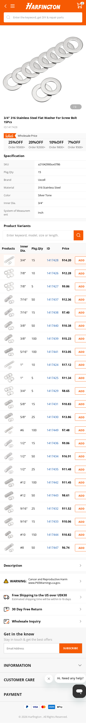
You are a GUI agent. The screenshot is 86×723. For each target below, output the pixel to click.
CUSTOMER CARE (19, 679)
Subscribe (70, 648)
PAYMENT (13, 694)
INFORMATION (17, 665)
